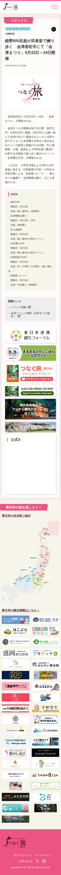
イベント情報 (18, 307)
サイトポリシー (43, 855)
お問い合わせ (26, 861)
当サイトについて (23, 855)
